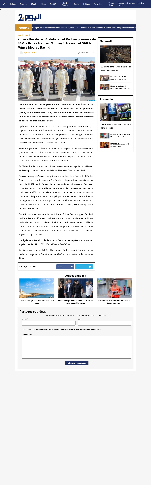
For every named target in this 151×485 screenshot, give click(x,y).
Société (53, 4)
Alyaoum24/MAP (29, 53)
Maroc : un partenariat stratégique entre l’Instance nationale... (120, 87)
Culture (43, 4)
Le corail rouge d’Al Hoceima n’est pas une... (37, 301)
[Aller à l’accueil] (29, 17)
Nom (80, 319)
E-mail (25, 319)
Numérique (98, 4)
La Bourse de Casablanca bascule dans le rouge (116, 126)
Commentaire (27, 335)
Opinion (76, 4)
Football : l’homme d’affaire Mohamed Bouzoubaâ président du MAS (120, 135)
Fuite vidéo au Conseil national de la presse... (118, 77)
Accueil (20, 35)
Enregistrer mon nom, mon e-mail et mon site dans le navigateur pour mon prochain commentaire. (64, 329)
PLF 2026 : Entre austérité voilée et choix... (119, 145)
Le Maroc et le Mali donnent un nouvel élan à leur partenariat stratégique (96, 27)
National (13, 4)
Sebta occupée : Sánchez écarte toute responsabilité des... (75, 301)
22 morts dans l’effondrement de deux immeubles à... (116, 68)
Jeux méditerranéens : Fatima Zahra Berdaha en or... (114, 301)
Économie (23, 4)
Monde (34, 4)
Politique (86, 4)
